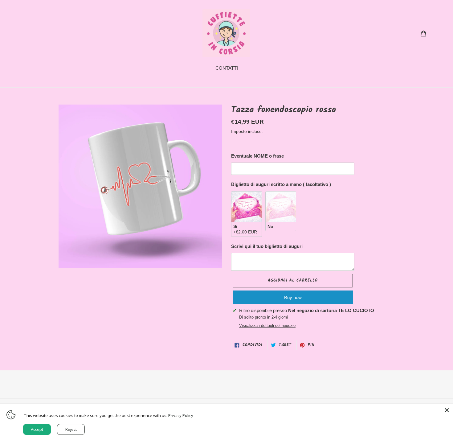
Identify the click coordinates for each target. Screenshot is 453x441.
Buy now (293, 297)
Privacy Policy (180, 415)
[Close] (447, 410)
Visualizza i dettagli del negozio (267, 325)
